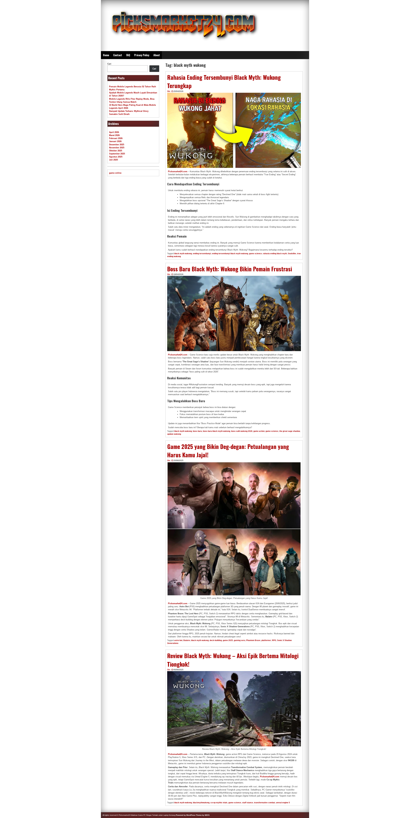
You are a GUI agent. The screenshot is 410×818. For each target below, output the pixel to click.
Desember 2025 (116, 144)
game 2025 (228, 640)
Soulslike (292, 253)
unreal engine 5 (283, 803)
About (156, 55)
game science (255, 253)
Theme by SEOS (202, 815)
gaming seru (239, 640)
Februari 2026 (116, 138)
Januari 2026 (115, 141)
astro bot (178, 640)
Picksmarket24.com (177, 171)
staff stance (247, 803)
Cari (109, 64)
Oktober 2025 (115, 150)
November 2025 (116, 147)
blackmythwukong (201, 803)
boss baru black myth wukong (216, 431)
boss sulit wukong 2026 (241, 431)
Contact (117, 55)
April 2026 (114, 132)
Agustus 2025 (115, 157)
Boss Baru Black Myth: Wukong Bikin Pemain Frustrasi (229, 269)
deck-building (216, 640)
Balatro (186, 640)
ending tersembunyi (202, 253)
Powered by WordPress (185, 815)
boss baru (197, 431)
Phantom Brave (253, 640)
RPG (274, 640)
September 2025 (117, 153)
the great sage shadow (289, 431)
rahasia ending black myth (275, 253)
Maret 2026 (114, 135)
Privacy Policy (141, 55)
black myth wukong (183, 253)
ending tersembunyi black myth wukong (230, 253)
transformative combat (264, 803)
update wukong (174, 434)
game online (115, 173)
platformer (266, 640)
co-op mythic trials (218, 803)
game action (259, 431)
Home (106, 55)
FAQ (128, 55)
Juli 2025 (113, 160)
